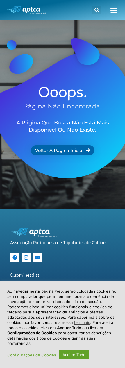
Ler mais (82, 322)
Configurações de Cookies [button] (31, 355)
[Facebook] (14, 257)
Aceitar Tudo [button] (74, 354)
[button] (96, 10)
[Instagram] (26, 257)
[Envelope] (37, 257)
